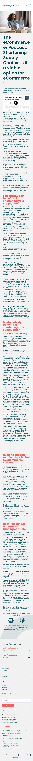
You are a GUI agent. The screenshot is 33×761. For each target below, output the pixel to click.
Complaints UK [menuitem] (21, 754)
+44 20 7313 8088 (9, 720)
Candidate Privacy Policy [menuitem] (17, 757)
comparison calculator (20, 599)
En (2, 671)
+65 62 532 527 (8, 736)
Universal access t (10, 648)
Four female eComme (12, 655)
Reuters (6, 139)
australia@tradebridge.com (8, 748)
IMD (14, 306)
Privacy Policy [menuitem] (5, 754)
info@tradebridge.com (11, 722)
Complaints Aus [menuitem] (27, 754)
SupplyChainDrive (9, 239)
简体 (5, 671)
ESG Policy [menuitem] (16, 754)
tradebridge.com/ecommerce (14, 191)
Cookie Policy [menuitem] (11, 754)
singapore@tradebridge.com (13, 738)
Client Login (29, 5)
